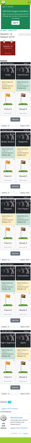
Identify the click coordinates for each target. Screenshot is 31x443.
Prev (22, 34)
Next (27, 34)
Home (4, 30)
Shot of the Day (16, 417)
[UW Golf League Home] (5, 2)
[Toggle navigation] (28, 2)
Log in (4, 409)
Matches (15, 119)
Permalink (25, 433)
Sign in (15, 23)
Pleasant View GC (8, 53)
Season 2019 (12, 30)
